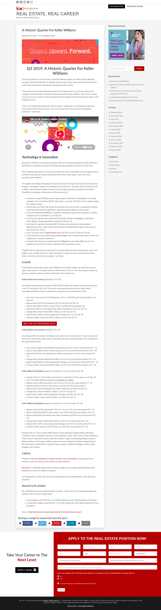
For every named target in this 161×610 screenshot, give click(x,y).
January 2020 (116, 140)
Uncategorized (116, 172)
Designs (79, 218)
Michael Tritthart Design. (51, 600)
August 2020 (115, 129)
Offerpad (64, 241)
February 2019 (116, 146)
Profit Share (115, 165)
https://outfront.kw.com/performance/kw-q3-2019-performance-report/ (54, 512)
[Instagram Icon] (31, 2)
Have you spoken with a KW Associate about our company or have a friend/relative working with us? (96, 573)
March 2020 (115, 133)
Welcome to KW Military (120, 81)
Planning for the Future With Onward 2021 (127, 101)
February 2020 (116, 136)
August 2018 (115, 150)
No (60, 576)
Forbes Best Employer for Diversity (124, 97)
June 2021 (115, 119)
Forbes (35, 500)
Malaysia (61, 380)
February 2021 (116, 123)
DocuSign (63, 236)
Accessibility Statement (86, 606)
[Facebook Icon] (17, 2)
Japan (71, 380)
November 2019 (117, 143)
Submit (61, 590)
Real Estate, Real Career (47, 13)
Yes (60, 579)
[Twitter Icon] (21, 2)
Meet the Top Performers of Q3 (39, 324)
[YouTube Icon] (24, 2)
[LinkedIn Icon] (28, 2)
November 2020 (117, 126)
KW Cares (26, 468)
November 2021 (117, 116)
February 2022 (116, 112)
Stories (113, 168)
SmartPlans (47, 213)
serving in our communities (65, 459)
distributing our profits (46, 459)
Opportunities (51, 233)
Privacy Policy (72, 606)
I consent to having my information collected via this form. (78, 583)
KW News (114, 162)
